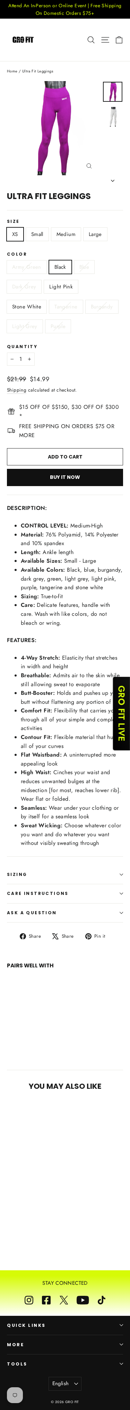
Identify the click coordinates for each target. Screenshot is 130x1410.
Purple (58, 326)
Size (13, 221)
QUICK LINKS (26, 1325)
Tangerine (65, 306)
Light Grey (24, 326)
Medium (66, 234)
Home (12, 71)
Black (60, 267)
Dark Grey (24, 286)
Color (17, 254)
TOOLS (17, 1364)
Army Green (26, 267)
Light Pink (61, 286)
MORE (15, 1345)
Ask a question (32, 913)
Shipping (16, 389)
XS (15, 234)
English (60, 1383)
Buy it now (65, 477)
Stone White (26, 306)
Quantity (22, 346)
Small (37, 234)
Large (95, 234)
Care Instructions (38, 893)
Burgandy (102, 306)
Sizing (17, 874)
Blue (84, 267)
